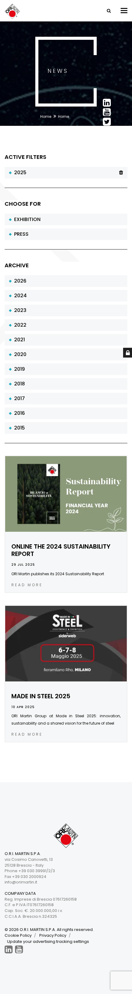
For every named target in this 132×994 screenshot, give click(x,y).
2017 (18, 398)
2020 (19, 354)
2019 (18, 369)
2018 (18, 383)
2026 (19, 280)
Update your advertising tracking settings (48, 941)
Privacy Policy (52, 935)
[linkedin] (9, 949)
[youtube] (19, 949)
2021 (18, 339)
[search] (108, 11)
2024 (19, 295)
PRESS (20, 234)
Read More (27, 584)
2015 (18, 427)
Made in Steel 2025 (40, 696)
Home (45, 116)
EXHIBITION (26, 219)
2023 (19, 310)
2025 (19, 172)
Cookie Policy (18, 935)
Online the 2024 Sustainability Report (61, 550)
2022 (19, 324)
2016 (18, 413)
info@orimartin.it (21, 882)
